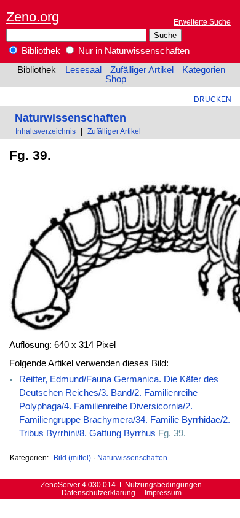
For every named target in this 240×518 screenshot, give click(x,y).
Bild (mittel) (72, 458)
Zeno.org (32, 17)
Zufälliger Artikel (142, 70)
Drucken (212, 99)
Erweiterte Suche (202, 22)
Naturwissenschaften (70, 117)
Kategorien (203, 70)
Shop (115, 79)
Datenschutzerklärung (98, 493)
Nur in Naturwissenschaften (133, 51)
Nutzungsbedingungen (163, 485)
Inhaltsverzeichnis (45, 131)
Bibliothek (39, 51)
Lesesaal (83, 70)
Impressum (163, 493)
